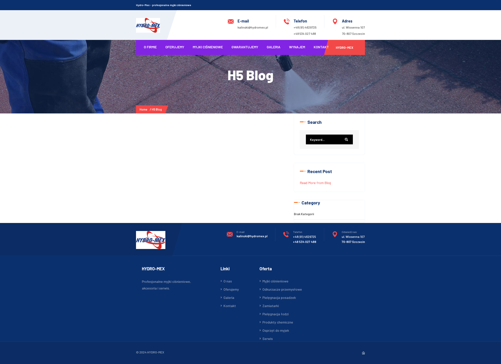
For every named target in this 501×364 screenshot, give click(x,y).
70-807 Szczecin (353, 33)
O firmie (150, 47)
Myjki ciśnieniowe (208, 47)
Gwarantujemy (245, 47)
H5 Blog (157, 109)
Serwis (267, 338)
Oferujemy (174, 47)
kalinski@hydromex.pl (253, 27)
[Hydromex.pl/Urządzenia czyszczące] (148, 25)
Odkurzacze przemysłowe (282, 289)
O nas (227, 281)
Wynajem (297, 47)
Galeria (273, 47)
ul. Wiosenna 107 (353, 27)
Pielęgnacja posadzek (279, 297)
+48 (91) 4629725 (305, 27)
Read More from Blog (315, 183)
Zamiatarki (270, 306)
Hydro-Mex (344, 47)
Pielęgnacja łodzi (275, 314)
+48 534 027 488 (305, 33)
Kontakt (321, 47)
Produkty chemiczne (277, 322)
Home (144, 109)
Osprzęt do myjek (275, 330)
